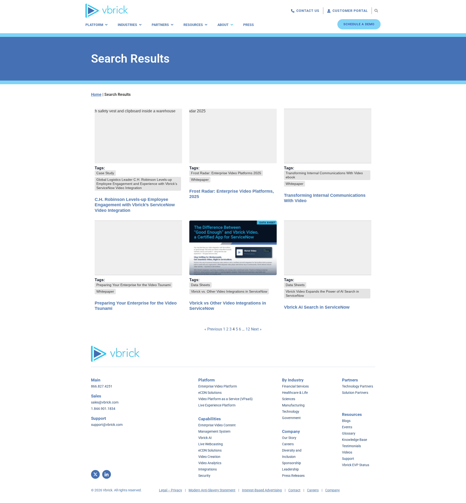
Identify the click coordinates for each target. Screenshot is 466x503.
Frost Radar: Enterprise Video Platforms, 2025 (231, 194)
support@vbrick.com (107, 425)
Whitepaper (200, 179)
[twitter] (95, 474)
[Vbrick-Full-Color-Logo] (106, 5)
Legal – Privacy (170, 490)
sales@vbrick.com (104, 402)
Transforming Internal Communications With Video (325, 198)
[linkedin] (106, 474)
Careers (313, 490)
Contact (294, 490)
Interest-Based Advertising (262, 490)
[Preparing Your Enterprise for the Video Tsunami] (138, 248)
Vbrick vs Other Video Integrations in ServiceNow (227, 306)
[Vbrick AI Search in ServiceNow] (327, 248)
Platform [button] (94, 25)
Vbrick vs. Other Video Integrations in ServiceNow (229, 291)
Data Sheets (200, 285)
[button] (376, 10)
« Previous (213, 329)
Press (248, 25)
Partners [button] (160, 25)
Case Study (105, 173)
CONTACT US (307, 11)
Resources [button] (193, 25)
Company (332, 490)
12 (248, 329)
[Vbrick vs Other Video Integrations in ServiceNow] (233, 248)
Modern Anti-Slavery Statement (212, 490)
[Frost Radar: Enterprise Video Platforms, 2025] (233, 136)
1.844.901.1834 (103, 409)
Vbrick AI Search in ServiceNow (317, 307)
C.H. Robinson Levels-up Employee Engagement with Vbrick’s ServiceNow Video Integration (135, 205)
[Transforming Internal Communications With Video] (327, 136)
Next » (256, 329)
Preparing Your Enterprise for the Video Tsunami (133, 285)
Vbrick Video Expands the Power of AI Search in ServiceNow (322, 293)
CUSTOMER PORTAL (350, 11)
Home (96, 94)
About (223, 25)
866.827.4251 (101, 386)
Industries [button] (127, 25)
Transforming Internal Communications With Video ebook (324, 175)
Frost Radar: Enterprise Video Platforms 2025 (226, 173)
